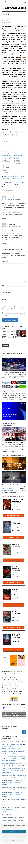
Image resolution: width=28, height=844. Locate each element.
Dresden (16, 176)
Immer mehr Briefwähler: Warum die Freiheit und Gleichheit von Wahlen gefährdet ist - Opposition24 (14, 766)
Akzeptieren (14, 831)
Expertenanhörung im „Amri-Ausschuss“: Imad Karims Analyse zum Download (12, 782)
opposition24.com (7, 488)
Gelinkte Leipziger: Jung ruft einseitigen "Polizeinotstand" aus (7, 157)
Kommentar (5, 261)
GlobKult (14, 674)
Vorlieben (14, 840)
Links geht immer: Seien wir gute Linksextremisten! (6, 167)
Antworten (4, 218)
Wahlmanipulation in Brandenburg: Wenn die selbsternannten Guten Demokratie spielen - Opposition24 (13, 754)
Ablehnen (14, 836)
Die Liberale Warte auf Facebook (14, 704)
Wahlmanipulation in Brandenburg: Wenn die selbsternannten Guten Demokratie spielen (14, 758)
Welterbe (19, 178)
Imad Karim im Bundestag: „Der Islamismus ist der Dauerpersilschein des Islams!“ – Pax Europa (14, 778)
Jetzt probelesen (16, 509)
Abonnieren (5, 345)
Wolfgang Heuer (6, 820)
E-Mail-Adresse (6, 292)
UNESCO (22, 176)
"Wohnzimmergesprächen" (8, 490)
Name (4, 285)
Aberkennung (8, 176)
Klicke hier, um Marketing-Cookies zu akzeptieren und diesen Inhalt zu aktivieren (14, 714)
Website (4, 299)
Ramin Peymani (7, 22)
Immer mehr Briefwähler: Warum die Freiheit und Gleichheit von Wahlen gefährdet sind (13, 770)
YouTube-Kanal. (14, 451)
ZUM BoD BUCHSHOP (13, 515)
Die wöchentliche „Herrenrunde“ (8, 424)
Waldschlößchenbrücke (9, 178)
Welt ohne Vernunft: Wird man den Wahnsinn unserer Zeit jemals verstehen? (14, 802)
